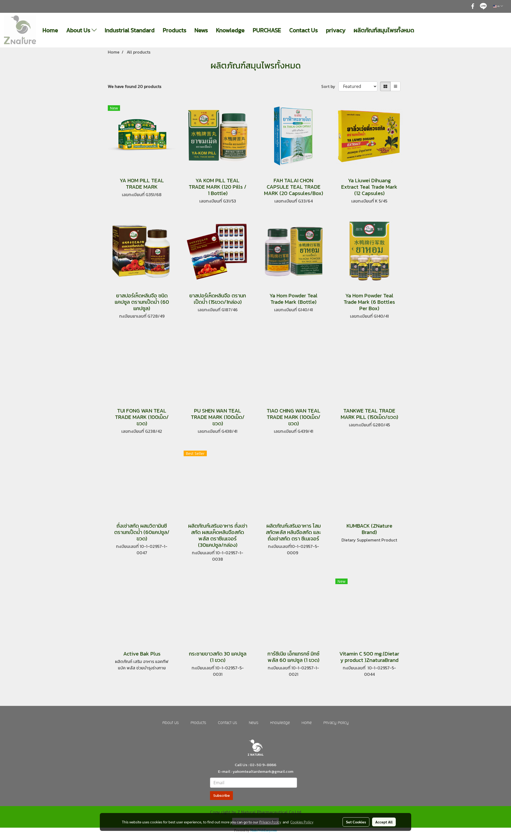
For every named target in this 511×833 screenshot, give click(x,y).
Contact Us (303, 30)
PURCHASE (267, 30)
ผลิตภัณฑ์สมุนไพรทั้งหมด (384, 30)
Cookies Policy (301, 821)
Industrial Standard (130, 30)
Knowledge (230, 30)
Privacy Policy (336, 723)
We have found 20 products (134, 86)
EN (499, 6)
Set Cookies (356, 821)
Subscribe (221, 795)
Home (50, 30)
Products (174, 30)
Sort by (330, 86)
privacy (335, 30)
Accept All (384, 821)
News (201, 30)
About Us (79, 30)
